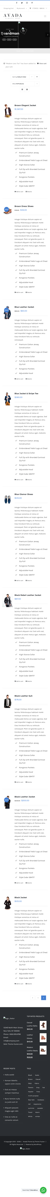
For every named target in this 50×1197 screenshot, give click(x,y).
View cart (43, 63)
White (30, 1116)
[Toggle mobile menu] (45, 16)
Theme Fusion (40, 1141)
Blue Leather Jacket (24, 307)
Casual (38, 1079)
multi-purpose (33, 1096)
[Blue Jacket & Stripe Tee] (7, 399)
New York (31, 1100)
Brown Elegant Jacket (25, 105)
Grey (37, 1087)
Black (30, 1075)
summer (31, 1108)
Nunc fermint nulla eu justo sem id (12, 1100)
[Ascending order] (37, 76)
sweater (40, 1108)
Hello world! (9, 1075)
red (29, 1104)
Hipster (30, 1091)
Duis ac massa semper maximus (12, 1091)
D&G (30, 1083)
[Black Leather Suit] (7, 701)
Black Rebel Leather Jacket (28, 595)
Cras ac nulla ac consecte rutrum (11, 1118)
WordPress (37, 1144)
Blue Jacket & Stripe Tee (26, 393)
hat (43, 1087)
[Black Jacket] (7, 903)
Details (29, 191)
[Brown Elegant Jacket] (7, 110)
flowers (30, 1087)
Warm (37, 1112)
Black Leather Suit (23, 696)
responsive (37, 1104)
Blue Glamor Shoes (24, 494)
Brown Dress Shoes (24, 206)
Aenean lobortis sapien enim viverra (13, 1082)
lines (38, 1091)
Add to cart (19, 191)
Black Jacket (21, 897)
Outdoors (41, 1100)
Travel (30, 1112)
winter (37, 1116)
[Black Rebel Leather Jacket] (7, 600)
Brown (30, 1079)
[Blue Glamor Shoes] (7, 499)
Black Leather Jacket (25, 797)
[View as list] (27, 89)
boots (37, 1075)
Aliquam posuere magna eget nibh (11, 1109)
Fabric (37, 1083)
